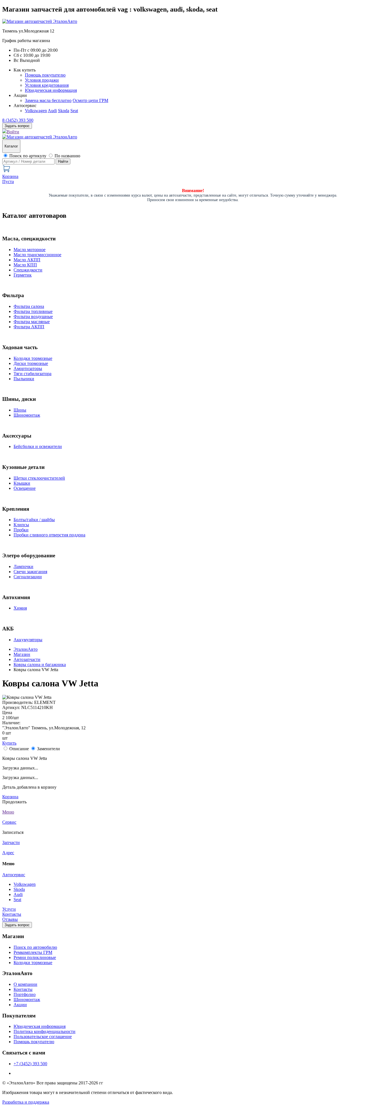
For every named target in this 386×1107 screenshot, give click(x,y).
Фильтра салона (29, 306)
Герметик (23, 275)
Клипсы (21, 524)
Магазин (22, 654)
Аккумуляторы (28, 639)
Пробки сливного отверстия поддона (49, 534)
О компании (25, 984)
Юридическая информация (51, 90)
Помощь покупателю (45, 75)
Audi (52, 110)
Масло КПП (25, 264)
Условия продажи (42, 80)
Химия (20, 608)
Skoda (63, 110)
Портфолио (25, 994)
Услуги (9, 909)
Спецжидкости (28, 269)
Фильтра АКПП (29, 326)
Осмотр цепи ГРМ (90, 100)
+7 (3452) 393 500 (30, 1063)
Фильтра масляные (32, 321)
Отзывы (10, 919)
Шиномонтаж (27, 415)
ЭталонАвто (26, 649)
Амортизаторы (28, 368)
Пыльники (24, 378)
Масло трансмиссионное (37, 254)
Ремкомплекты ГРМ (33, 952)
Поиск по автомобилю (35, 947)
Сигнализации (28, 576)
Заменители (48, 748)
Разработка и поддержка (25, 1102)
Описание (19, 748)
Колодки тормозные (33, 358)
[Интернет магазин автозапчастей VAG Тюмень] (39, 21)
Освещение (25, 488)
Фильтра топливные (33, 311)
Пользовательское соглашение (43, 1036)
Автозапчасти (27, 659)
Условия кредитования (47, 85)
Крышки (22, 483)
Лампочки (23, 566)
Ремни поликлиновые (35, 957)
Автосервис (13, 874)
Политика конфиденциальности (44, 1031)
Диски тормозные (31, 363)
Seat (74, 110)
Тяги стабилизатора (32, 373)
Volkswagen (36, 110)
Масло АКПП (27, 259)
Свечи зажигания (30, 571)
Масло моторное (29, 249)
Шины (20, 410)
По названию (67, 155)
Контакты (11, 914)
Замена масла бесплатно (48, 100)
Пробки (21, 529)
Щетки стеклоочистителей (39, 478)
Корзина (10, 796)
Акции (20, 1004)
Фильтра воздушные (33, 316)
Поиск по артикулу (27, 155)
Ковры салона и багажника (40, 664)
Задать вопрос (17, 925)
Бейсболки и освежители (38, 446)
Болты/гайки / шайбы (34, 519)
